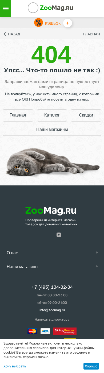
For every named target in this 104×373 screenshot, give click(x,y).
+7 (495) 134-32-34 (52, 287)
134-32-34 (40, 8)
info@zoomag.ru (52, 310)
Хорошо (91, 366)
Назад (14, 34)
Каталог (52, 115)
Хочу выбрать (14, 366)
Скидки (86, 115)
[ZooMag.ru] (56, 8)
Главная (91, 34)
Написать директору (52, 319)
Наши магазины (52, 129)
